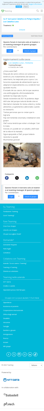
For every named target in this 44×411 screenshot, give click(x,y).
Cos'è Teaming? (8, 215)
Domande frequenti (10, 245)
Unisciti (22, 30)
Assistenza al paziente (10, 306)
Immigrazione (8, 334)
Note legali (7, 249)
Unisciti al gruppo (30, 51)
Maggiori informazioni (35, 4)
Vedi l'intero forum (36, 36)
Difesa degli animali (10, 314)
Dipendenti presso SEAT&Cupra (14, 290)
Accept (19, 6)
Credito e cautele (9, 286)
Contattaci (6, 253)
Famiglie (6, 326)
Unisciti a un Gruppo (10, 230)
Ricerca (5, 338)
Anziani (5, 342)
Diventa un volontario (10, 271)
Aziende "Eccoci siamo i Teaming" (15, 263)
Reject (26, 6)
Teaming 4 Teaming (10, 267)
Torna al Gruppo (7, 36)
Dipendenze (7, 302)
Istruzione (6, 322)
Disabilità (6, 318)
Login (10, 51)
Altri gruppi (7, 346)
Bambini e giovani (9, 330)
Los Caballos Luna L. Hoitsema (20, 63)
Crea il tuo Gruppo (9, 226)
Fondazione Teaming (10, 211)
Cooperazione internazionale (13, 310)
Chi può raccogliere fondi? (12, 234)
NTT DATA (7, 282)
